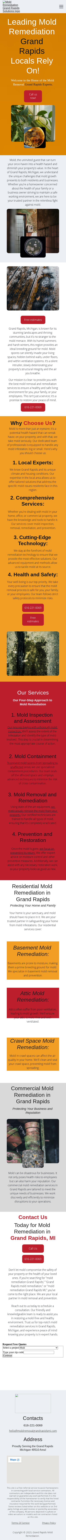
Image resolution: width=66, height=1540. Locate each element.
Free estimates (33, 320)
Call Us (33, 1248)
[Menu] (61, 6)
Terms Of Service (21, 1522)
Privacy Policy (49, 1522)
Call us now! (33, 96)
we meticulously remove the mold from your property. (33, 811)
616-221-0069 (33, 407)
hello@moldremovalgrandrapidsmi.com (33, 1431)
